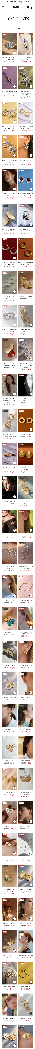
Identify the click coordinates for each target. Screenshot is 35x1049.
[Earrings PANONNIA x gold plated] (25, 249)
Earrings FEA (25, 535)
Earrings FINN (9, 826)
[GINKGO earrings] (9, 941)
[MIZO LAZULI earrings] (25, 941)
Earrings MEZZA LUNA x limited (9, 230)
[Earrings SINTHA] (9, 715)
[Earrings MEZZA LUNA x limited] (9, 215)
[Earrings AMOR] (9, 652)
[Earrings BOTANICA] (25, 812)
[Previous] (3, 2)
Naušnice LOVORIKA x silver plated (9, 127)
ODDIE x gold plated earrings (26, 567)
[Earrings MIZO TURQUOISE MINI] (9, 876)
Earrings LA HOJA (26, 665)
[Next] (32, 2)
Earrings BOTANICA (25, 826)
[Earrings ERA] (25, 420)
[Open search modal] (28, 7)
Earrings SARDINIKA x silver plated (25, 230)
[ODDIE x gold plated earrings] (25, 553)
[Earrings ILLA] (25, 844)
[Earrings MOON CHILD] (25, 1036)
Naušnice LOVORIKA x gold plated (26, 127)
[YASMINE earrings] (9, 909)
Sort (19, 28)
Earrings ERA (25, 434)
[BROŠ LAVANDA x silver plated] (25, 44)
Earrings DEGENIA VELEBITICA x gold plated (9, 400)
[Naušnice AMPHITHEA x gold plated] (9, 180)
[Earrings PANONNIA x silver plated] (9, 249)
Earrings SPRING (26, 1018)
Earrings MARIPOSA (25, 923)
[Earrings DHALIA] (9, 779)
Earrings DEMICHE (25, 296)
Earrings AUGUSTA (9, 697)
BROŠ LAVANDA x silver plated (25, 58)
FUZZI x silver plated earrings (9, 297)
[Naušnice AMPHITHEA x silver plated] (9, 146)
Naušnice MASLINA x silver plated (25, 161)
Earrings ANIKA (25, 890)
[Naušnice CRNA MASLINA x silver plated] (25, 77)
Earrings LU (9, 632)
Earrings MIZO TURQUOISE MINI (9, 890)
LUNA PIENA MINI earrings (26, 400)
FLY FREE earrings (9, 1018)
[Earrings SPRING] (25, 1005)
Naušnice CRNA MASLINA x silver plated (25, 93)
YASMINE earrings (9, 923)
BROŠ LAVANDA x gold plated (9, 92)
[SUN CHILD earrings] (9, 1036)
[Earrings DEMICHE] (25, 282)
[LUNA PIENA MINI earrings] (25, 385)
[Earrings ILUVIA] (9, 586)
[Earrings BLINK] (25, 683)
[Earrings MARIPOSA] (25, 909)
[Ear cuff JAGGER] (25, 715)
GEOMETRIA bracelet (26, 600)
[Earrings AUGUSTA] (9, 683)
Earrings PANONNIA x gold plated (25, 263)
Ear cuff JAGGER (25, 729)
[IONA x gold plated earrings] (25, 618)
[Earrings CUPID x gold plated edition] (9, 420)
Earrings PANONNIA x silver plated (9, 263)
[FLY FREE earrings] (9, 1005)
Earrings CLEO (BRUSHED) (26, 793)
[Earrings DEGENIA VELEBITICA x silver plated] (25, 349)
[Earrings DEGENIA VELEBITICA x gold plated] (9, 385)
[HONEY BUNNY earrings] (25, 487)
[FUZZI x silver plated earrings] (9, 282)
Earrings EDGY (26, 761)
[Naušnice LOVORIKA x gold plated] (25, 113)
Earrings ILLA (25, 858)
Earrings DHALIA (9, 792)
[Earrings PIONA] (9, 747)
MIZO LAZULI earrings (26, 955)
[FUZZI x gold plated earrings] (9, 454)
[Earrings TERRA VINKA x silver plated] (25, 180)
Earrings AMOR (9, 665)
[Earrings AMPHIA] (9, 487)
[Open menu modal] (3, 7)
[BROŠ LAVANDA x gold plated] (9, 77)
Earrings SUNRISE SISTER (26, 468)
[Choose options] (31, 189)
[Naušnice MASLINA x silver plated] (25, 146)
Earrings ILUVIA (9, 600)
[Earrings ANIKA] (25, 876)
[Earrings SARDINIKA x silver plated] (25, 215)
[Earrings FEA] (25, 521)
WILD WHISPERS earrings (26, 331)
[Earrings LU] (9, 618)
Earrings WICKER (9, 987)
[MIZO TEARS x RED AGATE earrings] (9, 349)
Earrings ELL (9, 858)
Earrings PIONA (9, 761)
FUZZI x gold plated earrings (9, 468)
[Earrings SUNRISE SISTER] (25, 454)
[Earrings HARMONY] (9, 521)
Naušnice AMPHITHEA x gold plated (9, 194)
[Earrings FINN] (9, 812)
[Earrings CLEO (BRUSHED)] (25, 779)
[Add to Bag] (14, 53)
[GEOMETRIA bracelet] (25, 586)
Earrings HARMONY (9, 535)
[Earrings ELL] (9, 844)
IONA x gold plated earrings (25, 633)
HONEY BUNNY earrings (25, 502)
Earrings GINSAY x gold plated (9, 567)
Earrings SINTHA (9, 729)
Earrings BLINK (26, 697)
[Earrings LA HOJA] (25, 652)
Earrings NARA (26, 987)
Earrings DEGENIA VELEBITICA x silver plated (26, 365)
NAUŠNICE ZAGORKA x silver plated (9, 58)
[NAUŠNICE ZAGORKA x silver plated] (9, 44)
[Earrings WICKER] (9, 973)
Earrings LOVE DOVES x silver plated (9, 331)
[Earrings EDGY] (25, 747)
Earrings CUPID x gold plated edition (9, 435)
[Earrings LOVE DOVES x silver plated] (9, 316)
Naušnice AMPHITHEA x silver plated (9, 161)
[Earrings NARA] (25, 973)
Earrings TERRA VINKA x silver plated (25, 194)
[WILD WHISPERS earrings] (25, 316)
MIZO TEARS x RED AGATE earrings (9, 364)
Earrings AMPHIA (9, 501)
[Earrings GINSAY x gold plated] (9, 553)
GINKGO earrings (9, 955)
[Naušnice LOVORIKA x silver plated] (9, 113)
